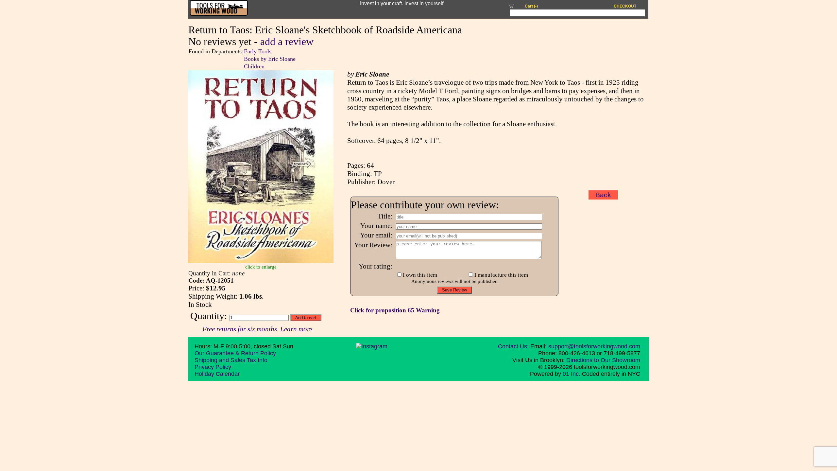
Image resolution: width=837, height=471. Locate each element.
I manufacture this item (501, 275)
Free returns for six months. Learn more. (258, 329)
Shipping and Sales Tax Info (231, 360)
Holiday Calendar (217, 374)
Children (254, 66)
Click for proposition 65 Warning (395, 310)
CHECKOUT (625, 6)
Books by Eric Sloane (270, 59)
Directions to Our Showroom (603, 360)
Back (603, 195)
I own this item (420, 275)
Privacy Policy (213, 367)
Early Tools (257, 51)
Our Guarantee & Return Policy (235, 353)
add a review (287, 41)
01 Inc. (571, 374)
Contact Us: (513, 346)
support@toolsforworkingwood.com (594, 346)
